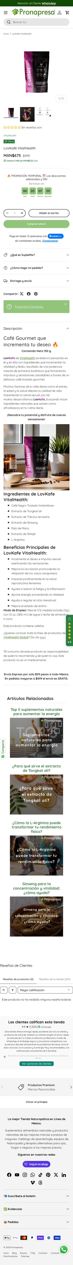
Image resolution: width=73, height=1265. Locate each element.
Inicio (6, 33)
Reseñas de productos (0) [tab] (18, 979)
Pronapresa (17, 1247)
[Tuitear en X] (21, 293)
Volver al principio (36, 1102)
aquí (43, 637)
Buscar (23, 1253)
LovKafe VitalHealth (22, 33)
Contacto (42, 1253)
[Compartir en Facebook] (28, 293)
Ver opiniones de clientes (36, 1063)
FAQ (33, 1253)
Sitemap (25, 1256)
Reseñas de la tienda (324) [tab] (54, 979)
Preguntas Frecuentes (29, 306)
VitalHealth (10, 135)
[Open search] (3, 990)
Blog (14, 1253)
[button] (67, 13)
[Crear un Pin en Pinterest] (35, 293)
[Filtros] (12, 990)
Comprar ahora (36, 224)
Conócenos (56, 1253)
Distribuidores (11, 1256)
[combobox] (36, 22)
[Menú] (6, 13)
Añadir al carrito (49, 213)
